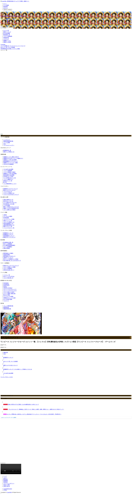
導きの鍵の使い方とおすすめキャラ (12, 260)
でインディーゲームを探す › (9, 417)
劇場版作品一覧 (7, 150)
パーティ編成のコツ (8, 179)
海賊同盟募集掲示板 (8, 141)
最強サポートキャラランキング (11, 265)
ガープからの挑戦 (7, 216)
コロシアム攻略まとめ (8, 222)
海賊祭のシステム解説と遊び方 (11, 156)
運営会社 (5, 479)
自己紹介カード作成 (8, 176)
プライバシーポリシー (8, 483)
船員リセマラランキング (9, 190)
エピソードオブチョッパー (9, 289)
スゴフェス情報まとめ (8, 193)
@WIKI (5, 490)
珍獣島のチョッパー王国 (9, 297)
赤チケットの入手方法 (8, 276)
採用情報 (5, 480)
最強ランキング (7, 31)
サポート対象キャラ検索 (9, 267)
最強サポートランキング (9, 237)
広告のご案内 (6, 484)
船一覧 (5, 182)
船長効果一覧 (6, 34)
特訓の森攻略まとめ (8, 223)
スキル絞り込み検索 (8, 169)
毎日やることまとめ (8, 201)
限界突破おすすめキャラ (9, 256)
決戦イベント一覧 (7, 220)
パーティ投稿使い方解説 (9, 172)
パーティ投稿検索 (7, 36)
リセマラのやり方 (7, 191)
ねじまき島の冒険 (7, 299)
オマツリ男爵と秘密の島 (9, 293)
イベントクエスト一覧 (8, 227)
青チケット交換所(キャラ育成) (10, 259)
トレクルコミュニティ (8, 145)
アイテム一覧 (6, 275)
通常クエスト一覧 (7, 226)
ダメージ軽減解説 (7, 246)
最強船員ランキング (8, 234)
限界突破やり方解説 (8, 253)
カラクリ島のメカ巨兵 (8, 292)
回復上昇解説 (6, 248)
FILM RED (5, 283)
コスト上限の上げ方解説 (9, 209)
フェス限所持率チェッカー (9, 183)
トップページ (6, 139)
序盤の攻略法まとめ (8, 199)
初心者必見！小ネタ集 (8, 204)
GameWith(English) (7, 488)
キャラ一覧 (6, 30)
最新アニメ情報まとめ (8, 151)
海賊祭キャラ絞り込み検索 (9, 159)
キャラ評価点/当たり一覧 (9, 177)
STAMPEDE (6, 284)
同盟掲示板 (6, 37)
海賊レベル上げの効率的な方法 (11, 208)
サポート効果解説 (7, 268)
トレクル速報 (6, 142)
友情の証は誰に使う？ (8, 270)
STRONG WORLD (7, 287)
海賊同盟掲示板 (7, 308)
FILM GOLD (6, 285)
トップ (5, 476)
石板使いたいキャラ (8, 257)
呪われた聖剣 (6, 295)
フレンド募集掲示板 (8, 305)
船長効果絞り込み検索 (8, 175)
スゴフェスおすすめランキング (11, 194)
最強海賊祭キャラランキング (10, 161)
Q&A (4, 144)
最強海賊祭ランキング (8, 235)
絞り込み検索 (6, 33)
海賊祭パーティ (7, 40)
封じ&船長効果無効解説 (9, 245)
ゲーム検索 (6, 5)
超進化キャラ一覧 (7, 180)
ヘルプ (5, 477)
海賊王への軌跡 (7, 42)
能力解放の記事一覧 (8, 242)
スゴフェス (6, 39)
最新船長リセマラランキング (10, 188)
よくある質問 (6, 205)
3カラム (10, 9)
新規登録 (5, 6)
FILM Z (5, 286)
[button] (67, 23)
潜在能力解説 (6, 254)
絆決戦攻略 (6, 217)
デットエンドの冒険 (8, 296)
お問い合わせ (6, 486)
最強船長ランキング (8, 233)
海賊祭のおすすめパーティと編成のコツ (13, 158)
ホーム (5, 3)
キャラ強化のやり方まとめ (9, 202)
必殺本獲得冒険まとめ (8, 225)
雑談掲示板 (6, 307)
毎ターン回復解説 (7, 243)
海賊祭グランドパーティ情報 (10, 162)
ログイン (5, 8)
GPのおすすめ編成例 (8, 164)
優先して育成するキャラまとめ (11, 206)
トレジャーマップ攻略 (8, 219)
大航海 (5, 214)
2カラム (5, 9)
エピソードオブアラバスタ (9, 290)
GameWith (9, 492)
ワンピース (6, 300)
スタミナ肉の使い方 (8, 277)
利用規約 (5, 482)
